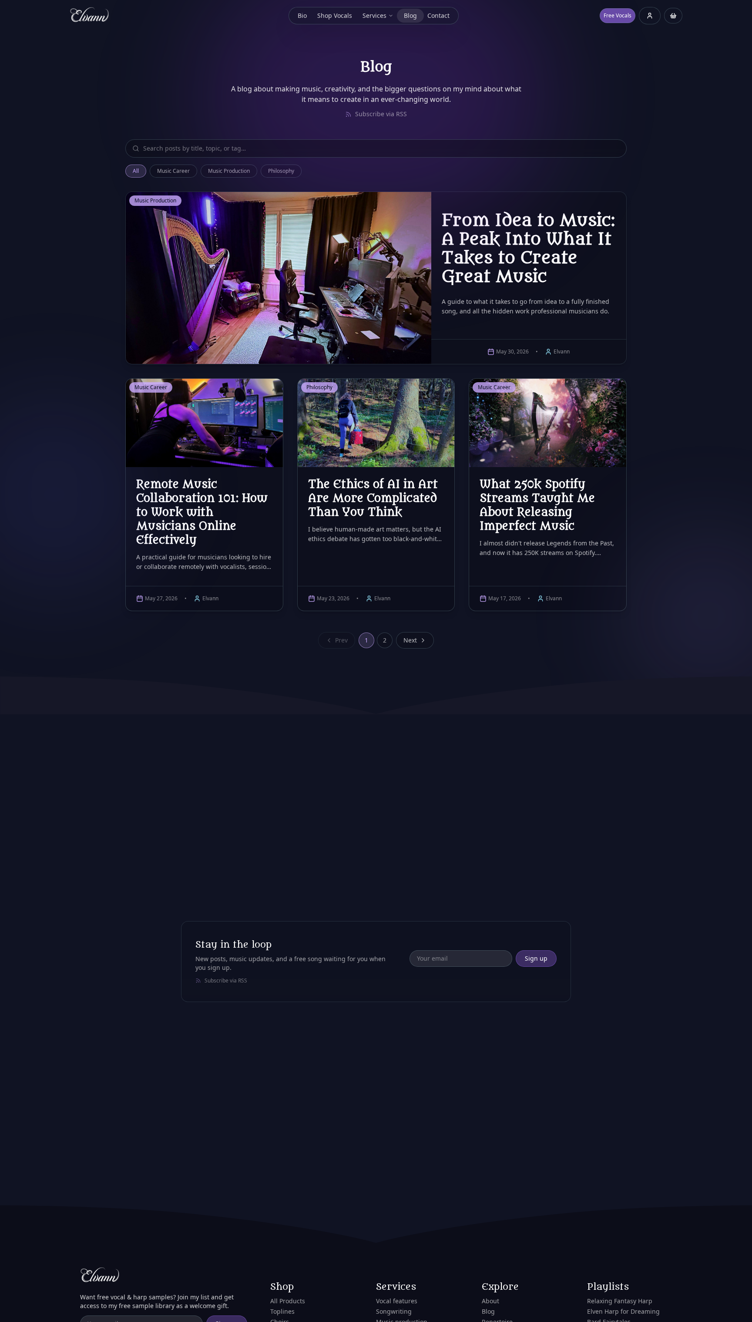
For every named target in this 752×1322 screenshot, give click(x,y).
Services (374, 15)
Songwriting (394, 1311)
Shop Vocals (334, 15)
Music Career (173, 171)
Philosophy (281, 171)
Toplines (282, 1311)
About (490, 1301)
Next (410, 640)
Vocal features (396, 1301)
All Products (287, 1301)
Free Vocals (617, 15)
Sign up (536, 958)
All (136, 171)
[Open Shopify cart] (673, 16)
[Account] (650, 16)
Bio (302, 15)
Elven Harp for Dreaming (623, 1311)
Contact (438, 15)
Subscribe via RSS (381, 114)
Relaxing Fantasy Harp (619, 1301)
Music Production (229, 171)
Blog (410, 15)
